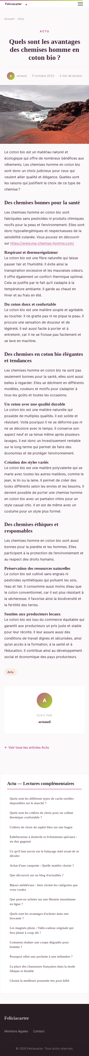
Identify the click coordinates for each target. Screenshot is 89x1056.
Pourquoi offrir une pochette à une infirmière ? (41, 956)
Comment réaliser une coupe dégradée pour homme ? (39, 944)
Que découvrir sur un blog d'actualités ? (37, 875)
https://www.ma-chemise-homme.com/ (42, 243)
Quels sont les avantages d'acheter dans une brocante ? (39, 916)
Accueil (9, 18)
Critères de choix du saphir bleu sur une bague (41, 827)
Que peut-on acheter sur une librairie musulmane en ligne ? (43, 901)
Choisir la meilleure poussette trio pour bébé (39, 980)
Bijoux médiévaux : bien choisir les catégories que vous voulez (44, 887)
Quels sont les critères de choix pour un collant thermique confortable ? (41, 815)
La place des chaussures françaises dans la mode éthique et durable (42, 969)
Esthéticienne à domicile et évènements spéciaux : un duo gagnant (43, 839)
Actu (21, 18)
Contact (38, 1031)
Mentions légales (16, 1031)
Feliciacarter (16, 1018)
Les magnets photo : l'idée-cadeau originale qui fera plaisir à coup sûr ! (41, 930)
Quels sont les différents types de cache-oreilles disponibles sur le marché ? (42, 801)
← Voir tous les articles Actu (26, 747)
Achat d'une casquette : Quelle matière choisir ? (42, 865)
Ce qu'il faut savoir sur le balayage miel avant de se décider (44, 853)
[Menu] (80, 3)
